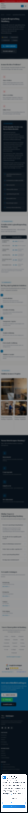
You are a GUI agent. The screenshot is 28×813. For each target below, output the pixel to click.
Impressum (19, 809)
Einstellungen (14, 802)
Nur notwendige (14, 798)
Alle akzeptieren (14, 806)
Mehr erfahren (10, 795)
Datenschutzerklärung (11, 809)
